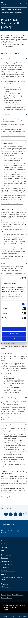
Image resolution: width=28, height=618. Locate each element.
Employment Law (6, 561)
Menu (24, 616)
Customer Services (6, 598)
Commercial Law (6, 564)
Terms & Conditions (17, 595)
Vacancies (4, 550)
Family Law (4, 558)
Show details (20, 324)
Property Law (5, 567)
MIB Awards (5, 587)
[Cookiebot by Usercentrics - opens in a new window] (20, 278)
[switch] (24, 308)
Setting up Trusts (9, 378)
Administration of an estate (11, 392)
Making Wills (7, 376)
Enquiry (12, 616)
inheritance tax (15, 387)
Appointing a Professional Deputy (13, 382)
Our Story (4, 544)
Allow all (14, 328)
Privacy (9, 595)
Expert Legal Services (13, 9)
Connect (10, 609)
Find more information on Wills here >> (12, 204)
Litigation (4, 574)
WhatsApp (5, 616)
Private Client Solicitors (9, 268)
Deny (14, 338)
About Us (4, 547)
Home (3, 9)
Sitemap (3, 595)
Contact (19, 616)
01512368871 (23, 4)
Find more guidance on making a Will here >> (13, 497)
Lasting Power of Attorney (16, 380)
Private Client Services (8, 571)
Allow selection (14, 333)
